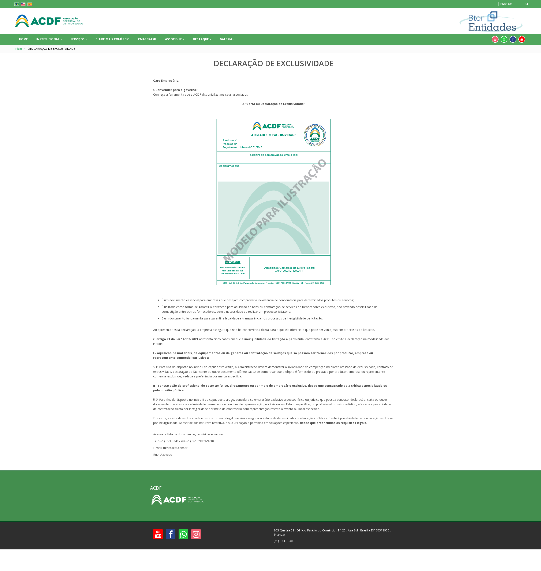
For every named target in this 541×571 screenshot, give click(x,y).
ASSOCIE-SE (174, 39)
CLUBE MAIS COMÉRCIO (113, 39)
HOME (23, 39)
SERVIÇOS (78, 39)
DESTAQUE (201, 39)
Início (18, 49)
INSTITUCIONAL (48, 39)
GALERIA (226, 39)
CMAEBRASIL (147, 39)
